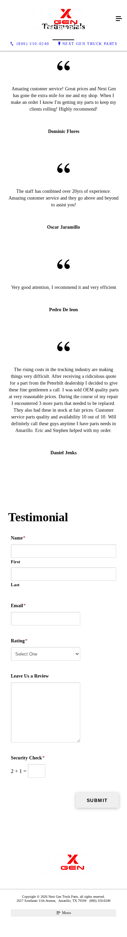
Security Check (28, 757)
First (15, 561)
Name (18, 538)
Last (15, 584)
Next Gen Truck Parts (90, 44)
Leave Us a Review (30, 676)
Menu (66, 913)
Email (18, 605)
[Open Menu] (119, 19)
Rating (19, 640)
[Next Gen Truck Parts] (57, 18)
